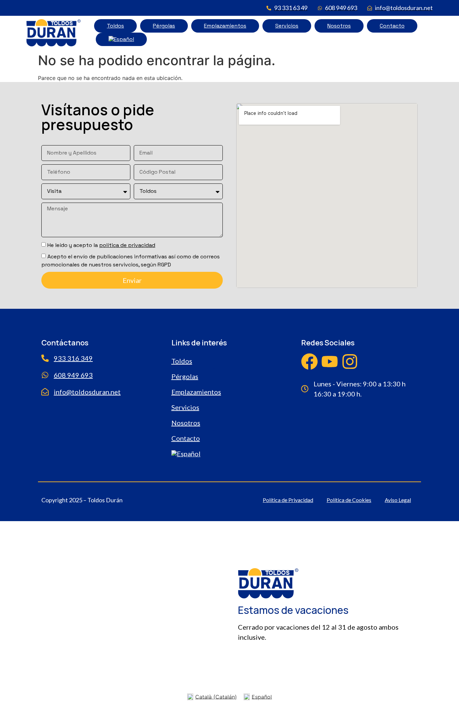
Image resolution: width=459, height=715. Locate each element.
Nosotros (339, 25)
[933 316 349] (45, 358)
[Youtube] (329, 361)
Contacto (392, 25)
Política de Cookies (349, 500)
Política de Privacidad (288, 500)
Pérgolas (164, 25)
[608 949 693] (45, 375)
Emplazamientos (225, 25)
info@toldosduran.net (87, 392)
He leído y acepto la (101, 245)
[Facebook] (309, 361)
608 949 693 (73, 375)
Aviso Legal (398, 500)
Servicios (286, 25)
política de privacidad (127, 245)
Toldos (115, 25)
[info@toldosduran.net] (45, 391)
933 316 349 (73, 358)
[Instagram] (349, 361)
